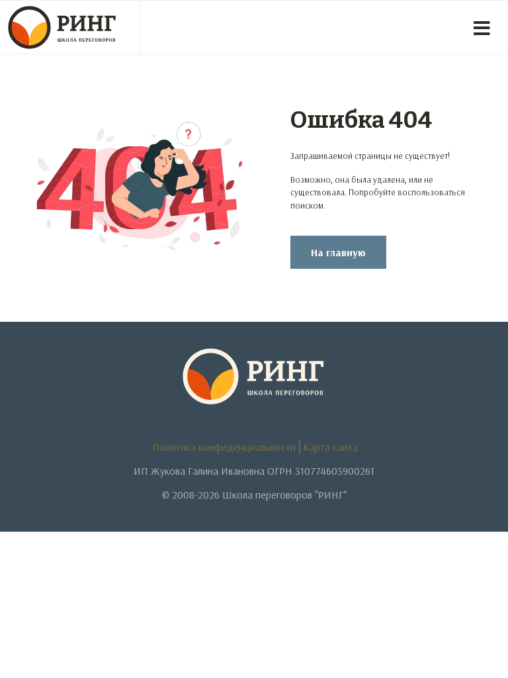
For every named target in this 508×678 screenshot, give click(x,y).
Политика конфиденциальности (224, 447)
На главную (338, 252)
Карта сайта (330, 447)
